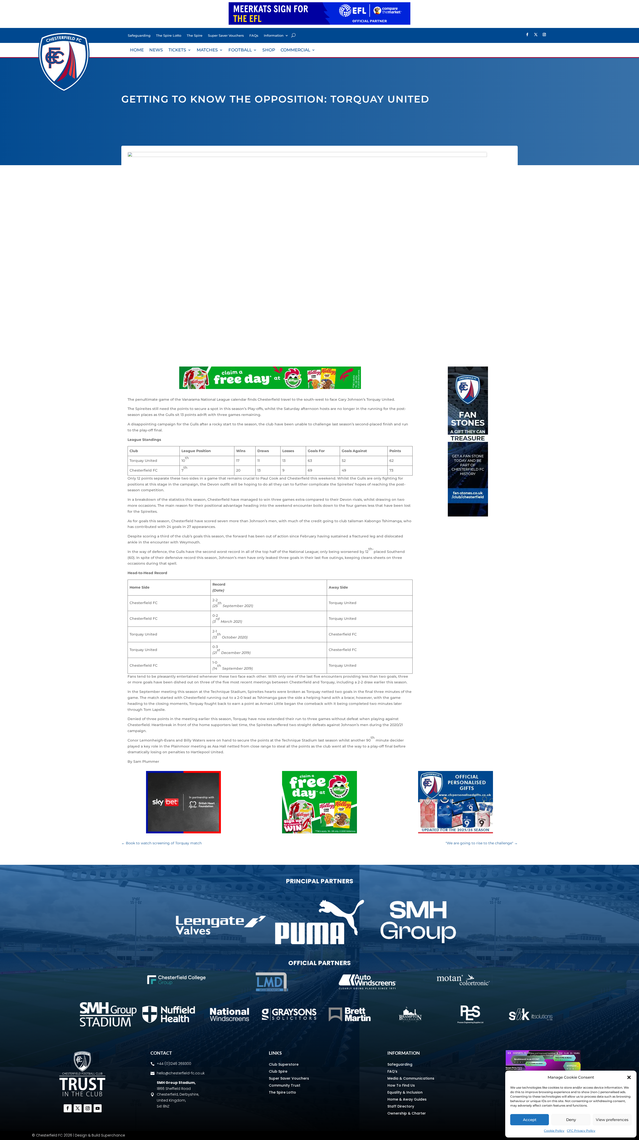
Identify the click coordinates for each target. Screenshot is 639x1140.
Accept (529, 1119)
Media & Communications (410, 1078)
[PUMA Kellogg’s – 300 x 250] (319, 832)
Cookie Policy (554, 1131)
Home (137, 50)
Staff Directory (400, 1106)
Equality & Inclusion (405, 1092)
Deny (571, 1119)
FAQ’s (392, 1071)
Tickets (177, 50)
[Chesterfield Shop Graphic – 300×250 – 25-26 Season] (455, 832)
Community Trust (284, 1085)
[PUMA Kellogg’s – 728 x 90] (270, 387)
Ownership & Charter (406, 1113)
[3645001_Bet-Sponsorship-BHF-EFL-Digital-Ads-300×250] (183, 832)
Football (240, 50)
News (156, 50)
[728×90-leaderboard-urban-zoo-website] (319, 23)
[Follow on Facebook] (527, 34)
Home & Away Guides (407, 1099)
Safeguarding (139, 35)
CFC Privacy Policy (581, 1131)
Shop (268, 50)
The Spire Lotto (168, 35)
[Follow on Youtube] (98, 1108)
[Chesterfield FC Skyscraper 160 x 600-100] (468, 515)
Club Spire (278, 1071)
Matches (207, 50)
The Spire (194, 35)
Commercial (295, 50)
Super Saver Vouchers (226, 35)
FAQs (253, 35)
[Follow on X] (535, 34)
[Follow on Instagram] (544, 34)
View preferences (612, 1119)
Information (274, 35)
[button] (629, 1077)
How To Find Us (401, 1085)
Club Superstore (284, 1064)
